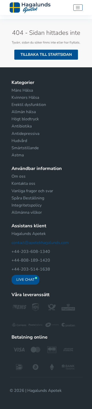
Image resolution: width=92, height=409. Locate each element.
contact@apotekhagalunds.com (40, 242)
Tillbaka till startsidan (46, 54)
